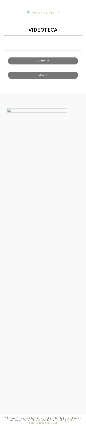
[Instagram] (15, 99)
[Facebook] (10, 99)
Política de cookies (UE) (43, 422)
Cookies (71, 420)
